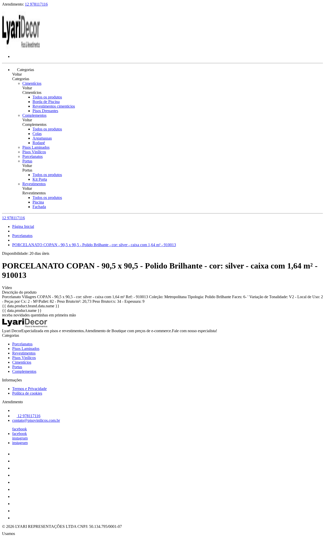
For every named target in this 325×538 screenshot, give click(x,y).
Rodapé (38, 143)
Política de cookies (27, 393)
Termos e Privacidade (29, 388)
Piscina (38, 202)
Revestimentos (34, 184)
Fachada (39, 207)
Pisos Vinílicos (34, 152)
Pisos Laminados (36, 147)
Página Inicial (23, 226)
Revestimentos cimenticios (53, 106)
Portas (27, 161)
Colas (37, 133)
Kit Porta (39, 179)
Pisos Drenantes (45, 111)
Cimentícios (31, 83)
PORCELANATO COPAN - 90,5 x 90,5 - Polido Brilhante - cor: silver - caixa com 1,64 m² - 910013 (94, 245)
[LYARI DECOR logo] (21, 48)
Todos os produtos (47, 97)
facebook (19, 429)
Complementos (34, 115)
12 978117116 (36, 4)
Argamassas (42, 138)
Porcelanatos (32, 156)
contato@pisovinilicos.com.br (36, 420)
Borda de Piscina (46, 101)
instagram (20, 438)
